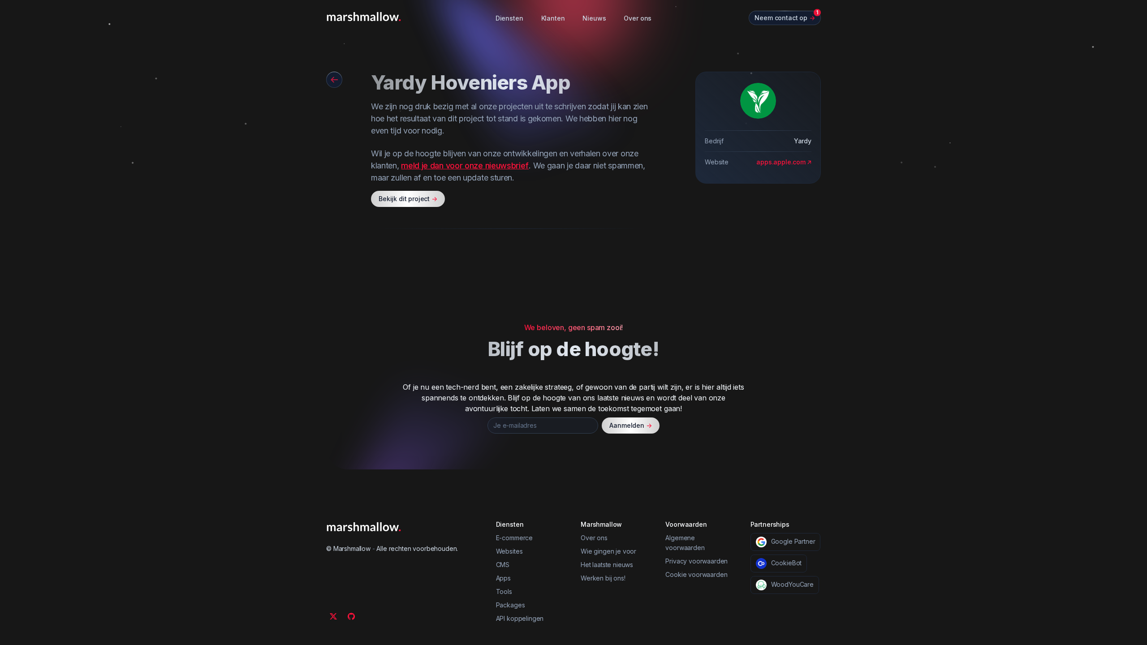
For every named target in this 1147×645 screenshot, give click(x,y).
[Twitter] (333, 616)
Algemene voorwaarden (684, 542)
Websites (509, 551)
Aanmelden (630, 425)
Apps (503, 578)
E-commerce (514, 538)
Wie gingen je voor (608, 551)
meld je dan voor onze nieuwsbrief (465, 165)
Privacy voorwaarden (696, 561)
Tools (504, 591)
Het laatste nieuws (607, 564)
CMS (503, 564)
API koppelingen (520, 618)
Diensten (509, 18)
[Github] (351, 616)
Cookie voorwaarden (696, 574)
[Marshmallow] (363, 16)
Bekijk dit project (408, 198)
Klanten (553, 18)
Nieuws (594, 18)
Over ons (637, 18)
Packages (510, 605)
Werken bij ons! (603, 578)
